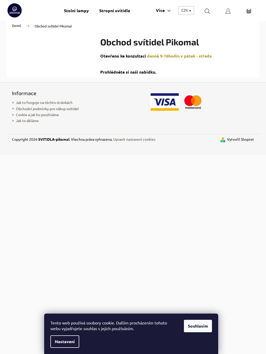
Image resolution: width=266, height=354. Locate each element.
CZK (185, 10)
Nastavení (65, 341)
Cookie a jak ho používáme (37, 114)
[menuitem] (76, 10)
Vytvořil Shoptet (240, 139)
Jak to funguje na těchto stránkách (44, 102)
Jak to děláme (27, 120)
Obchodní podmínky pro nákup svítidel (47, 108)
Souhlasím (198, 326)
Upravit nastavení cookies (134, 139)
